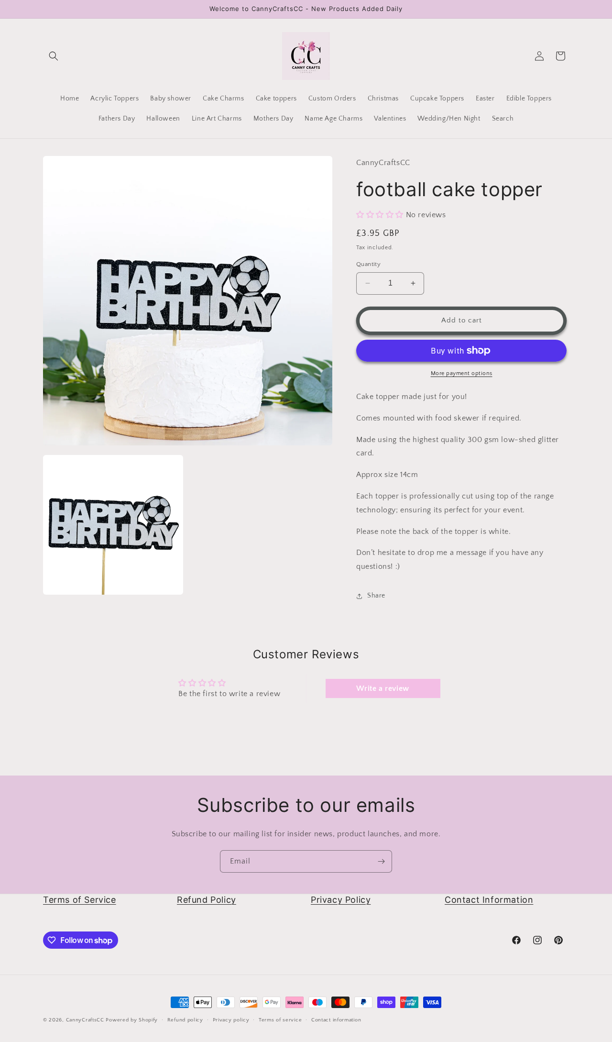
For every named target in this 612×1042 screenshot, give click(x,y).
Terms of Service (79, 900)
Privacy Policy (341, 900)
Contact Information (489, 900)
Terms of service (280, 1020)
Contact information (336, 1020)
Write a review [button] (382, 688)
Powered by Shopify (132, 1020)
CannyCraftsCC (85, 1020)
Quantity (368, 264)
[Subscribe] (381, 861)
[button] (53, 56)
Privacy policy (231, 1020)
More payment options (461, 373)
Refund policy (185, 1020)
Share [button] (376, 595)
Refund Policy (206, 900)
